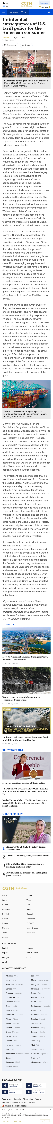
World (4, 900)
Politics (5, 904)
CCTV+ (29, 957)
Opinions (5, 928)
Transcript (30, 918)
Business (6, 909)
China (4, 895)
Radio (15, 12)
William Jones (8, 40)
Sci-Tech (5, 914)
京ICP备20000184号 (28, 1102)
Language (44, 3)
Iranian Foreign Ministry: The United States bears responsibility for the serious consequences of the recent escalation (24, 803)
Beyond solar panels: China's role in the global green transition (26, 874)
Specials (30, 914)
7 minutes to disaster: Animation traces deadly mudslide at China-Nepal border (26, 738)
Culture (5, 918)
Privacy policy (28, 1099)
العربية (4, 962)
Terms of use (7, 1099)
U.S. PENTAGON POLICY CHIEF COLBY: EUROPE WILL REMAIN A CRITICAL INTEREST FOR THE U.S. (25, 791)
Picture (29, 895)
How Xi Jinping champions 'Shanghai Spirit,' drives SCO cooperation (25, 658)
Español (5, 953)
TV (25, 12)
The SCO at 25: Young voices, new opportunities (27, 855)
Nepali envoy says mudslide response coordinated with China (21, 698)
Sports (5, 923)
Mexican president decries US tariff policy (23, 783)
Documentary (32, 953)
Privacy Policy (6, 1121)
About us (38, 1099)
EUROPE (30, 923)
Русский (29, 948)
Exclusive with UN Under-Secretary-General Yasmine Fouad (25, 848)
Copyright (17, 1099)
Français (5, 957)
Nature (5, 937)
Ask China (30, 932)
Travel (4, 932)
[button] (5, 731)
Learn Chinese (32, 928)
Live (28, 904)
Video (28, 900)
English (5, 948)
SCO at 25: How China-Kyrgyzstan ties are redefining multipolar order (25, 865)
